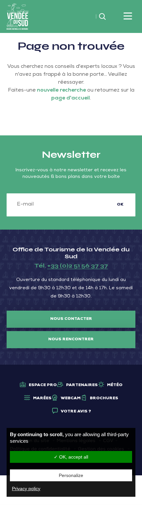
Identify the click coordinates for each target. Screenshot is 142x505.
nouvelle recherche (61, 90)
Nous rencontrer (71, 340)
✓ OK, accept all (71, 457)
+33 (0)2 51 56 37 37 (77, 265)
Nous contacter (71, 319)
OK (120, 205)
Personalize (71, 475)
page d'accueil (70, 98)
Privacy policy (26, 488)
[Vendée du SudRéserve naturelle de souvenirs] (18, 16)
